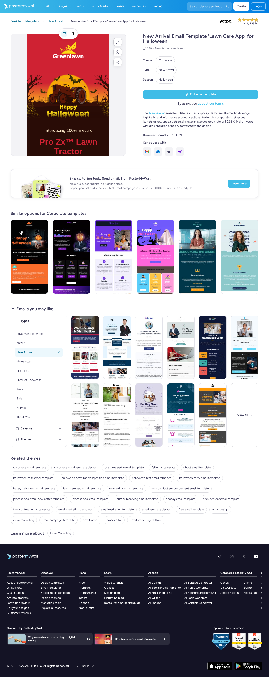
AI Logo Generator (196, 598)
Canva (224, 582)
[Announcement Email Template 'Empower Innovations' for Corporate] (239, 257)
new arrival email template (126, 488)
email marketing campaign (75, 509)
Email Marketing (60, 533)
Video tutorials (113, 582)
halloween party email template (199, 478)
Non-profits (86, 608)
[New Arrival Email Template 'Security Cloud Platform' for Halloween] (29, 257)
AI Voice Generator (197, 588)
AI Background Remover (200, 593)
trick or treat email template (221, 499)
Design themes (51, 598)
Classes (109, 588)
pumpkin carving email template (137, 499)
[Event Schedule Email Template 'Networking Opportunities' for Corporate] (213, 347)
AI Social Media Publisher (164, 588)
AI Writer (154, 598)
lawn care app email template (82, 488)
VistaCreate (228, 588)
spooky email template (180, 499)
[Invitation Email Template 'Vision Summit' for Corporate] (213, 415)
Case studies (15, 593)
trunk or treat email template (31, 509)
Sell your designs (18, 608)
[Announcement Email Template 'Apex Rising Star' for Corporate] (149, 347)
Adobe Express (230, 593)
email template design (156, 509)
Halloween (166, 79)
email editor (114, 520)
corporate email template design (75, 467)
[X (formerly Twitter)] (244, 556)
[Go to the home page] (17, 6)
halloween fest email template (151, 478)
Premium (85, 588)
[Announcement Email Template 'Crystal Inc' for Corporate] (181, 415)
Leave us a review (18, 603)
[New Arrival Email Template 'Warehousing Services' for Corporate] (85, 347)
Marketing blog (114, 598)
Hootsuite (250, 593)
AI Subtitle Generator (198, 582)
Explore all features (53, 608)
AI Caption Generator (198, 603)
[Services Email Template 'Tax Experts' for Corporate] (181, 347)
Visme (248, 582)
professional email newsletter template (38, 499)
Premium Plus (88, 593)
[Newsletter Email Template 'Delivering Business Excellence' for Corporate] (117, 347)
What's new (14, 588)
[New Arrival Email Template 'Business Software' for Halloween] (155, 257)
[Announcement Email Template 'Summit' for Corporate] (149, 415)
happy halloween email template (34, 488)
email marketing (23, 520)
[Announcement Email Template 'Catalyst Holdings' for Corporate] (197, 257)
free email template (191, 509)
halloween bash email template (33, 478)
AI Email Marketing (160, 593)
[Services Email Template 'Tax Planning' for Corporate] (244, 347)
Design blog (112, 593)
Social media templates (56, 593)
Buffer (248, 588)
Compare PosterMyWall (236, 573)
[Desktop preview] (64, 33)
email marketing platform (146, 520)
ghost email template (197, 467)
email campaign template (58, 520)
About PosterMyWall (20, 582)
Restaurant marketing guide (122, 603)
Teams (83, 598)
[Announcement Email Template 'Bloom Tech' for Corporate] (117, 415)
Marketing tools (51, 603)
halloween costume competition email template (93, 478)
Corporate (165, 60)
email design (220, 509)
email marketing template (117, 509)
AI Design (154, 582)
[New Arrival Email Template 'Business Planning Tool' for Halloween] (71, 257)
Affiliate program (18, 598)
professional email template (90, 499)
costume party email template (124, 467)
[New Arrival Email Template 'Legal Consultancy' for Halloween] (113, 257)
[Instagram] (232, 556)
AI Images (154, 603)
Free (82, 582)
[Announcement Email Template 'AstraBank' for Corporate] (85, 415)
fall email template (163, 467)
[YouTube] (256, 556)
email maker (91, 520)
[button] (117, 42)
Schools (84, 603)
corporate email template (29, 467)
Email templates (51, 588)
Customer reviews (19, 613)
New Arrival (166, 70)
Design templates (52, 582)
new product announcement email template (180, 488)
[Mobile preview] (72, 33)
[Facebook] (219, 556)
